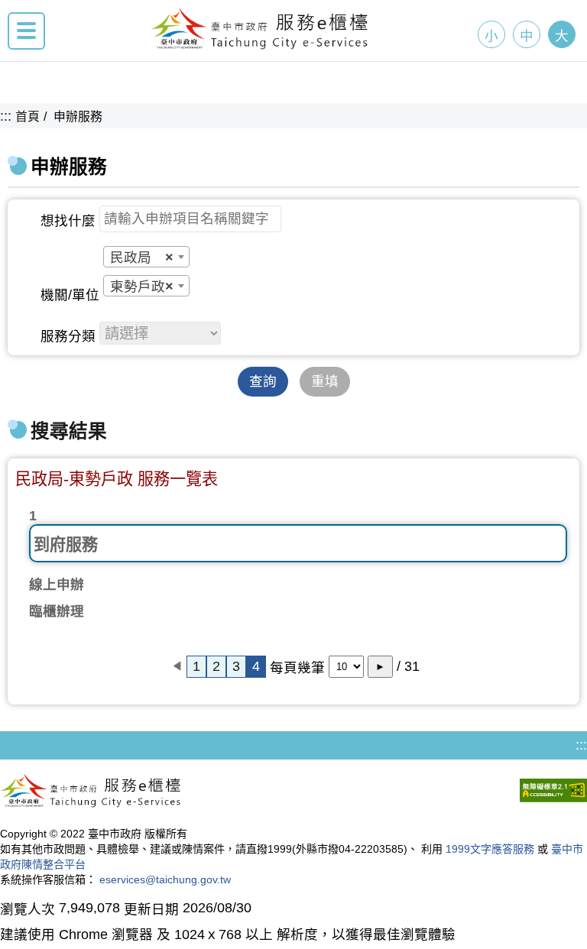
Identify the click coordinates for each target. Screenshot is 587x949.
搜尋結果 (69, 431)
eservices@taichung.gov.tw (165, 879)
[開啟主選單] (26, 31)
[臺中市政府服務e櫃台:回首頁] (260, 45)
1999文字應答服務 (490, 849)
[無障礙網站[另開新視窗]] (553, 792)
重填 (325, 381)
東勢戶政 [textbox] (142, 286)
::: (5, 116)
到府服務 (66, 544)
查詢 (263, 381)
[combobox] (146, 256)
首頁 (27, 116)
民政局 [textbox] (142, 257)
